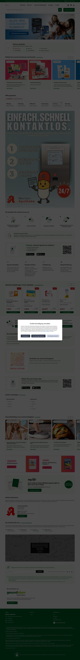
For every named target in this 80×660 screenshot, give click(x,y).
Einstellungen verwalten (53, 335)
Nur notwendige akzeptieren (38, 335)
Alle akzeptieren (25, 335)
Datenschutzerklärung (46, 331)
